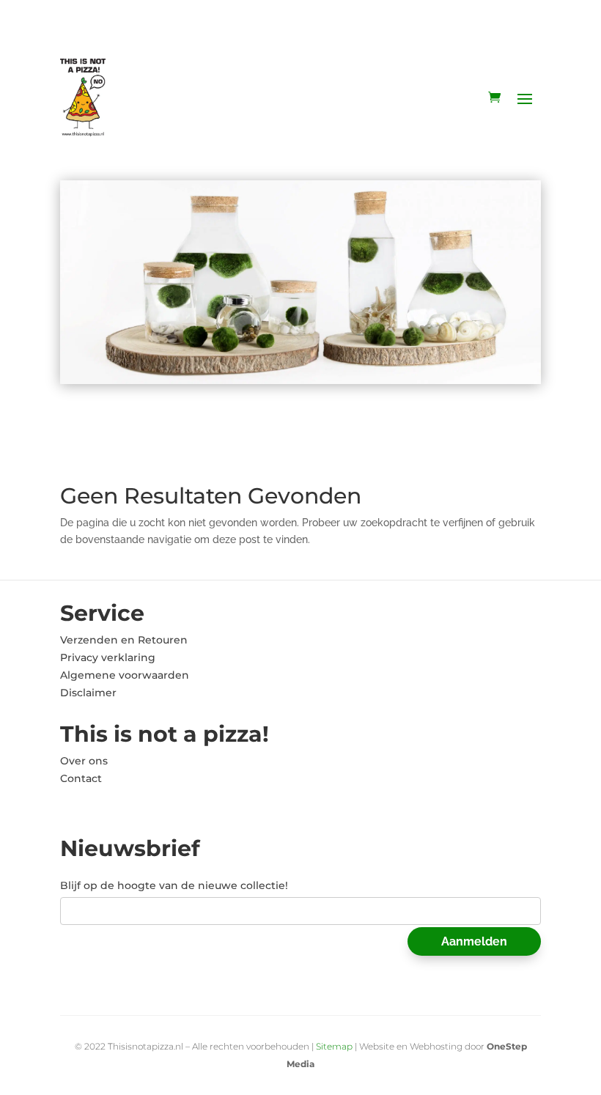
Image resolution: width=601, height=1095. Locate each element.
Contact (81, 778)
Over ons (84, 760)
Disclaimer (88, 692)
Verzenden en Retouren (124, 639)
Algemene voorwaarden (124, 675)
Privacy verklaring (107, 657)
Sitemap (334, 1046)
